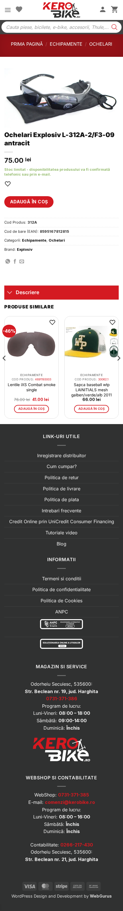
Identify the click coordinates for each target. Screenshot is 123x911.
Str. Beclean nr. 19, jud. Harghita (61, 691)
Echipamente (66, 44)
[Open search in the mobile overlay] (61, 27)
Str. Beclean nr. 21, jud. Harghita (61, 859)
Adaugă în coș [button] (31, 409)
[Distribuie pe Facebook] (15, 261)
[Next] (118, 370)
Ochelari (100, 44)
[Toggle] (9, 293)
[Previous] (4, 370)
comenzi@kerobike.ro (70, 802)
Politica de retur (62, 477)
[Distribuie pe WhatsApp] (7, 261)
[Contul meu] (103, 10)
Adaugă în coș (29, 201)
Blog (61, 544)
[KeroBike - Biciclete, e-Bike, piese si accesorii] (61, 10)
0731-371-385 (73, 795)
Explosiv (25, 249)
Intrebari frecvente (61, 510)
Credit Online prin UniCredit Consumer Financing (61, 521)
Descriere (27, 292)
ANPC (61, 612)
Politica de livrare (61, 488)
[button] (7, 10)
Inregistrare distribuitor (61, 455)
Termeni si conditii (61, 578)
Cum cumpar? (62, 466)
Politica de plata (61, 499)
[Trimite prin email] (21, 261)
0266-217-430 (76, 845)
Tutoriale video (61, 532)
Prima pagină (27, 44)
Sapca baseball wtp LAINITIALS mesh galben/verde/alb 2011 (91, 389)
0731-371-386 (61, 698)
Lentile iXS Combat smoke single (31, 387)
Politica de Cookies (61, 600)
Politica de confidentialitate (61, 589)
